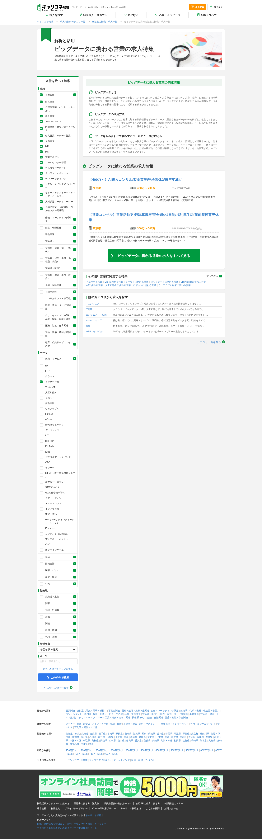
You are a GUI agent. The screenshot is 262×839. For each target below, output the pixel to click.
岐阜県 (133, 737)
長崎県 (194, 740)
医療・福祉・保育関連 (176, 717)
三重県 (159, 737)
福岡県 (177, 740)
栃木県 (160, 733)
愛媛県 (146, 740)
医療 (88, 326)
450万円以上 (162, 750)
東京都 (194, 733)
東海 (126, 737)
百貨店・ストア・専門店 (95, 724)
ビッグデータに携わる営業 (164, 281)
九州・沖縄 (166, 740)
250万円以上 (102, 750)
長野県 (118, 737)
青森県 (93, 733)
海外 (91, 744)
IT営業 (89, 309)
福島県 (136, 733)
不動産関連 (114, 710)
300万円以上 (117, 750)
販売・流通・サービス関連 (174, 714)
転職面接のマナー (174, 803)
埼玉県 (177, 733)
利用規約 (55, 808)
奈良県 (209, 737)
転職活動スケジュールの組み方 (53, 803)
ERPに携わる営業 (114, 281)
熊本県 (203, 740)
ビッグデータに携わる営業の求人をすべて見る (154, 255)
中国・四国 (75, 740)
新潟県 (75, 737)
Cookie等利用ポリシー (104, 808)
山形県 (127, 733)
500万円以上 (177, 750)
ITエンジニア (92, 303)
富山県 (84, 737)
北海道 (84, 733)
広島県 (112, 740)
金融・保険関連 (155, 717)
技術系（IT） (138, 717)
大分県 (211, 740)
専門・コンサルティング (203, 724)
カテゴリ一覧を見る (209, 342)
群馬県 (168, 733)
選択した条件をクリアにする (58, 668)
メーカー (70, 724)
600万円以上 (207, 750)
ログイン (218, 7)
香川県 (138, 740)
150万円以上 (72, 750)
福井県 (101, 737)
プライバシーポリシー (76, 808)
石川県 (92, 737)
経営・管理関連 (132, 714)
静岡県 (142, 737)
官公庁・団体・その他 (85, 727)
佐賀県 (186, 740)
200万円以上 (87, 750)
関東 (144, 733)
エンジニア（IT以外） (97, 314)
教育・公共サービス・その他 (108, 714)
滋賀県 (174, 737)
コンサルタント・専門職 (78, 714)
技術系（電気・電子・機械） (92, 710)
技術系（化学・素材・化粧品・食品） (199, 710)
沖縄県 (84, 744)
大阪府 (191, 737)
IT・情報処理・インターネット (173, 724)
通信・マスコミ (147, 724)
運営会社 (41, 808)
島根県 (95, 740)
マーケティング (94, 320)
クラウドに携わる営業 (136, 281)
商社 (79, 724)
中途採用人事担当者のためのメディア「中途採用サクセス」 (68, 828)
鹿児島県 (74, 744)
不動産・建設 (130, 724)
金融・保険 (116, 724)
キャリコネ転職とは (130, 808)
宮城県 (110, 733)
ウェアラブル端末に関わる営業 (174, 285)
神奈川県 (204, 733)
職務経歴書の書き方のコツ (117, 803)
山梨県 (110, 737)
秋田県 (119, 733)
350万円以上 (132, 750)
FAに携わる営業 (94, 281)
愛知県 (150, 737)
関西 (167, 737)
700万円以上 (81, 753)
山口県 (121, 740)
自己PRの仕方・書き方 (148, 803)
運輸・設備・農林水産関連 (135, 710)
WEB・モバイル (94, 331)
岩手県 (102, 733)
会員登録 (199, 7)
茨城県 (151, 733)
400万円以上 (147, 750)
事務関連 (194, 714)
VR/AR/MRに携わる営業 (193, 281)
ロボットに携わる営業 (144, 285)
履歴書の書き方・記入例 (86, 803)
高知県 (155, 740)
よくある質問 (153, 808)
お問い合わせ (171, 808)
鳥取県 (86, 740)
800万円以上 (111, 753)
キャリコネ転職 (53, 8)
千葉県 (186, 733)
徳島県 (129, 740)
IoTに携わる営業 (94, 285)
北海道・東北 (73, 733)
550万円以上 (192, 750)
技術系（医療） (150, 714)
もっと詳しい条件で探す (56, 687)
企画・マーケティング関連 (165, 710)
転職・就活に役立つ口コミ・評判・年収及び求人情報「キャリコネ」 (72, 824)
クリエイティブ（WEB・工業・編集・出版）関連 (104, 717)
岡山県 (103, 740)
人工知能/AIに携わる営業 (118, 285)
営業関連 (70, 710)
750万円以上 (96, 753)
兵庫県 (200, 737)
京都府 (183, 737)
